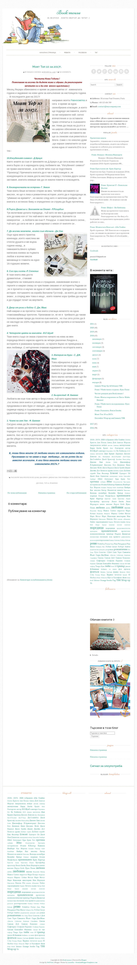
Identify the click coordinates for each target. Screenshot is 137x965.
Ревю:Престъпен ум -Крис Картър (105, 168)
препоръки (93, 531)
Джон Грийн (119, 468)
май (94, 366)
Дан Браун (44, 477)
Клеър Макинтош (108, 490)
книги (120, 490)
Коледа (93, 493)
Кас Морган (95, 487)
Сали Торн (117, 552)
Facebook (83, 52)
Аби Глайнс (119, 439)
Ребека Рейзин (125, 540)
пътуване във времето (110, 537)
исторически (95, 485)
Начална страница (46, 493)
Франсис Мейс (125, 572)
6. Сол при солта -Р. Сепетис (23, 271)
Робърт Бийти (124, 547)
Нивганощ (102, 519)
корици (93, 495)
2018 (92, 335)
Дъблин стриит (118, 471)
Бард (92, 448)
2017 (92, 424)
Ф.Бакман (54, 483)
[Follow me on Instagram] (121, 71)
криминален (123, 495)
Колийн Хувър (116, 493)
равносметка (125, 537)
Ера (117, 479)
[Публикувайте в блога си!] (10, 471)
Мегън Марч (33, 877)
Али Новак (101, 442)
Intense (97, 580)
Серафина (93, 558)
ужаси (127, 566)
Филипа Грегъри (106, 572)
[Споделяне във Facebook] (15, 471)
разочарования (102, 540)
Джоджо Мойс (96, 468)
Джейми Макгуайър (123, 459)
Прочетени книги (98, 138)
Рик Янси (20, 910)
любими (100, 507)
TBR (118, 580)
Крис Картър (96, 498)
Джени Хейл (111, 462)
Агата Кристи (13, 801)
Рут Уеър (25, 916)
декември (96, 339)
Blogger (84, 960)
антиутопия (124, 445)
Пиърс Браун (101, 525)
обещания (126, 519)
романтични (120, 549)
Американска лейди (98, 445)
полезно (127, 525)
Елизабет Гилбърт (39, 837)
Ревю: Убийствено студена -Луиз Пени (112, 389)
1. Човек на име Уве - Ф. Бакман (23, 421)
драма (110, 470)
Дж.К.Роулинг (116, 457)
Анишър (116, 445)
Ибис (109, 481)
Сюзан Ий (123, 564)
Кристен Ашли (110, 499)
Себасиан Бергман (123, 555)
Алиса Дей (111, 442)
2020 (92, 327)
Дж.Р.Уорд (126, 457)
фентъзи (94, 571)
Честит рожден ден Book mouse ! (109, 393)
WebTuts (50, 962)
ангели (110, 445)
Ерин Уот (125, 479)
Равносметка (78, 100)
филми (115, 572)
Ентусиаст (109, 479)
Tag (114, 580)
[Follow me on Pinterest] (110, 71)
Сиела (100, 558)
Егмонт (114, 473)
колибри (102, 493)
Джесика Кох (110, 465)
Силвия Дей (109, 558)
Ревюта (67, 52)
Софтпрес (100, 560)
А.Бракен (109, 439)
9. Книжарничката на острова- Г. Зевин (28, 187)
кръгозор (105, 501)
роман (110, 549)
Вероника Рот (111, 451)
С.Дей (109, 552)
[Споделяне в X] (13, 471)
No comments (65, 72)
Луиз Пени (30, 868)
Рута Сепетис (75, 477)
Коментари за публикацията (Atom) (36, 579)
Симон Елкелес (123, 558)
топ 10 (46, 483)
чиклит (125, 575)
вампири (102, 451)
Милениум (111, 516)
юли (94, 358)
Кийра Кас (22, 851)
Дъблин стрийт (38, 832)
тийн (107, 566)
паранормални (102, 522)
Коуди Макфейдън (106, 496)
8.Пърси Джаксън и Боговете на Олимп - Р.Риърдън (35, 209)
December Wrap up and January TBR (110, 418)
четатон (118, 575)
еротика (94, 481)
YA (91, 583)
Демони (93, 456)
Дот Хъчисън (102, 470)
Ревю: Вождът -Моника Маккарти (107, 154)
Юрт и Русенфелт (114, 577)
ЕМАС (100, 479)
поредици (110, 528)
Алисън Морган (123, 442)
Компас (127, 493)
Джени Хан (53, 477)
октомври (96, 347)
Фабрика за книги (109, 569)
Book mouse (68, 12)
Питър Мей (41, 886)
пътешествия (94, 537)
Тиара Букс (99, 566)
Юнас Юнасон (102, 578)
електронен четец (116, 476)
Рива (112, 544)
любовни (117, 507)
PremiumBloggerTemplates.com (86, 962)
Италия (104, 485)
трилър (121, 566)
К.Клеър (111, 484)
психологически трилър (101, 534)
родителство (94, 550)
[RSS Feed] (126, 71)
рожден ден (103, 550)
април (95, 370)
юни (94, 362)
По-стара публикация (76, 493)
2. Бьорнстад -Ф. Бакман (65, 395)
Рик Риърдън (63, 477)
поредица (97, 528)
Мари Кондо (33, 875)
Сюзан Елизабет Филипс (107, 563)
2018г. (92, 440)
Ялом (124, 577)
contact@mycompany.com (109, 106)
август (95, 354)
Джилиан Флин (123, 465)
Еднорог (123, 473)
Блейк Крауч (102, 448)
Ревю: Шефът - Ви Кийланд (113, 207)
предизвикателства (123, 528)
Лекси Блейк (118, 501)
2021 (92, 323)
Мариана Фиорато (103, 514)
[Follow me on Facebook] (93, 71)
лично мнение (106, 504)
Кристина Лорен (124, 499)
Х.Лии (92, 575)
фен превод (124, 569)
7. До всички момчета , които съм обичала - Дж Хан (35, 231)
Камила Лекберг (122, 484)
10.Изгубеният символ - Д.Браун (24, 158)
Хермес (110, 574)
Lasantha (71, 962)
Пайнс (92, 522)
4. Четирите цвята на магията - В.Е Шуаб (30, 333)
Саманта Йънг (24, 918)
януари (95, 382)
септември (97, 350)
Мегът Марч (101, 516)
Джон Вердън (108, 468)
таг (96, 52)
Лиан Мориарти (32, 865)
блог (111, 448)
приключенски (109, 531)
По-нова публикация (17, 493)
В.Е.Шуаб (35, 477)
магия (127, 507)
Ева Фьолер (103, 473)
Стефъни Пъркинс (39, 927)
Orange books (106, 580)
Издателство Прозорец (121, 482)
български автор (122, 448)
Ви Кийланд (121, 451)
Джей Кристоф (108, 459)
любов (108, 508)
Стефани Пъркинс (115, 561)
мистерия (121, 516)
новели (120, 519)
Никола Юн (112, 519)
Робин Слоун (111, 547)
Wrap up (125, 580)
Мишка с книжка (34, 72)
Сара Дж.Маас (102, 555)
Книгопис (127, 490)
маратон (120, 511)
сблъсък (113, 555)
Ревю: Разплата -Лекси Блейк (108, 410)
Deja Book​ (11, 946)
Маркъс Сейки (117, 513)
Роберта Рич (100, 547)
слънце (92, 561)
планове (112, 525)
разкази (93, 540)
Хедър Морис (100, 575)
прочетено (125, 531)
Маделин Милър (96, 511)
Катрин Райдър (106, 487)
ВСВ (128, 451)
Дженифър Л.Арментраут (24, 823)
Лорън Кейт (119, 504)
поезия (119, 525)
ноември (96, 343)
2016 (92, 428)
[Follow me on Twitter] (99, 71)
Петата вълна (119, 522)
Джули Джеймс (33, 829)
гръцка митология (96, 454)
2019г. (98, 440)
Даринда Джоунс (123, 454)
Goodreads (94, 251)
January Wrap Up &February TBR (108, 386)
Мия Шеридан (39, 880)
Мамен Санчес (109, 511)
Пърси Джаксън (122, 534)
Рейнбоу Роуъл (104, 544)
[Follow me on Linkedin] (115, 71)
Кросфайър (94, 501)
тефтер (92, 566)
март (94, 374)
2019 (92, 331)
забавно (103, 482)
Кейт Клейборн (118, 487)
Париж (111, 522)
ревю (93, 543)
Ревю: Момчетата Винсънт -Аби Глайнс (108, 227)
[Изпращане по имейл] (8, 471)
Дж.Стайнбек (95, 459)
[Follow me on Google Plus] (104, 71)
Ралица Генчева (114, 540)
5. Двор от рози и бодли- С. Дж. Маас (27, 307)
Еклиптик (104, 476)
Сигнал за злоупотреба (106, 766)
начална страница (47, 52)
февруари (96, 378)
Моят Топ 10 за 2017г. (47, 66)
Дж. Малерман (104, 457)
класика (97, 490)
